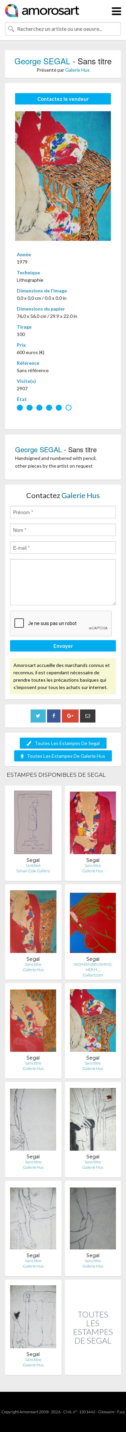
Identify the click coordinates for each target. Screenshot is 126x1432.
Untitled (33, 865)
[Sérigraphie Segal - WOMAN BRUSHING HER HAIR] (93, 923)
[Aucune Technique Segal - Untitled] (33, 824)
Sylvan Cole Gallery (33, 870)
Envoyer (63, 646)
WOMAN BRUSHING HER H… (93, 967)
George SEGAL (42, 61)
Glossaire (106, 1411)
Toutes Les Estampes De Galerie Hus (66, 756)
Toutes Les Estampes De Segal (67, 743)
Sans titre (93, 865)
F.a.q (121, 1411)
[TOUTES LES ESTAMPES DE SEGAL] (93, 1368)
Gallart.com (93, 974)
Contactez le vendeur (63, 99)
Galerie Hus (77, 70)
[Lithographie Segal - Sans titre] (93, 824)
